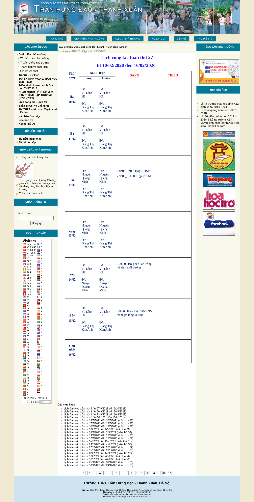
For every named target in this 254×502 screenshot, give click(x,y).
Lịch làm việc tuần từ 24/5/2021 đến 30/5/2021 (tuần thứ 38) (98, 420)
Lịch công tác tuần (117, 47)
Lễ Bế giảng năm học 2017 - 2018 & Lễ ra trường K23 (218, 116)
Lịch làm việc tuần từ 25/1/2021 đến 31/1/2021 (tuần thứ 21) (98, 462)
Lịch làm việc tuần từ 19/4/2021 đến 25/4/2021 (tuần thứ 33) (98, 435)
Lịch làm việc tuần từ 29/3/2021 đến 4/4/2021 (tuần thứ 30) (98, 444)
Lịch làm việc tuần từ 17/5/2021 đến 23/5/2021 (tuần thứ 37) (98, 423)
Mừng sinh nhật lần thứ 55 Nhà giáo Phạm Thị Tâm (220, 123)
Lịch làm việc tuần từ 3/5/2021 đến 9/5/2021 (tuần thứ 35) (97, 429)
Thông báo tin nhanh (30, 193)
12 (142, 473)
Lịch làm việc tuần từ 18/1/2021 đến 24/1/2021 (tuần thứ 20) (98, 465)
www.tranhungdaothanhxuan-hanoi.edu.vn (131, 496)
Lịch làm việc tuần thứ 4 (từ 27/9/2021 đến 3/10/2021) (95, 408)
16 (164, 473)
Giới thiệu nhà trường (89, 38)
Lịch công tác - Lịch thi (93, 47)
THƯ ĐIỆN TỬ (205, 38)
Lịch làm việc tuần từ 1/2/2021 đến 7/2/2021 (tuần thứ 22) (97, 459)
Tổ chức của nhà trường (34, 58)
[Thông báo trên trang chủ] (24, 177)
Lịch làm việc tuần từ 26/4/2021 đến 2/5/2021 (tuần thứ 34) (98, 432)
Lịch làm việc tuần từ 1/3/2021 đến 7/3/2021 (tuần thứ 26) (97, 456)
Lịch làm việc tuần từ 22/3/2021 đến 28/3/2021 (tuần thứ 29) (98, 447)
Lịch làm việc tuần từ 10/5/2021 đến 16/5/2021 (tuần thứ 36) (98, 426)
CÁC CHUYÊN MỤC (69, 47)
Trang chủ (56, 38)
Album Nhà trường (127, 38)
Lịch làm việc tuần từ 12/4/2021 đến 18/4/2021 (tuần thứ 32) (98, 438)
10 (132, 473)
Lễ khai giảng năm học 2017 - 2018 (219, 110)
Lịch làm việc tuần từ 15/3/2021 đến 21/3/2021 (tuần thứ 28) (98, 450)
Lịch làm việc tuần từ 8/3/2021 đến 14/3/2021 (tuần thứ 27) (98, 453)
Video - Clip (158, 38)
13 (148, 473)
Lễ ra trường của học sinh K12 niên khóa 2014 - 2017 (219, 103)
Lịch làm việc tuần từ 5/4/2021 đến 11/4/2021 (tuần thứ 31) (98, 441)
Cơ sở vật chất (29, 71)
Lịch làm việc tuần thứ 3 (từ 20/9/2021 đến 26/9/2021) (95, 411)
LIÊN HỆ (181, 38)
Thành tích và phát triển (34, 66)
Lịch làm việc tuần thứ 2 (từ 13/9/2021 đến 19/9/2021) (95, 414)
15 (158, 473)
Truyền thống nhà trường (34, 62)
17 (169, 473)
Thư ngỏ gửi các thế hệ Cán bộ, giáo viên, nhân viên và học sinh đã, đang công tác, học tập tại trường (37, 185)
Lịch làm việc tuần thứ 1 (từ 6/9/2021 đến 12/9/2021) (94, 417)
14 (153, 473)
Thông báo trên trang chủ (33, 157)
